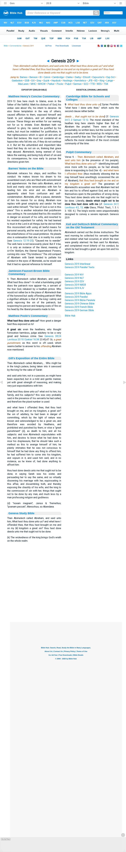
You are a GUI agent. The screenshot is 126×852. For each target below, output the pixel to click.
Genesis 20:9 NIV (74, 274)
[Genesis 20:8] (4, 389)
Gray (39, 80)
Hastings (67, 80)
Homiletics (80, 80)
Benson (33, 77)
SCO (86, 83)
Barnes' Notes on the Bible (25, 168)
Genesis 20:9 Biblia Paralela (80, 300)
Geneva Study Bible (21, 513)
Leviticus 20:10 (15, 339)
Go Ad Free (6, 839)
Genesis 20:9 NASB (75, 284)
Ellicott (86, 77)
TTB (92, 83)
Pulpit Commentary (78, 152)
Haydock (56, 80)
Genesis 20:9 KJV (74, 288)
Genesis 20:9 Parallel (76, 296)
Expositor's (98, 77)
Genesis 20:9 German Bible (79, 310)
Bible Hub (70, 315)
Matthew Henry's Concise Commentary (33, 96)
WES (99, 83)
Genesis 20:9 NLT (74, 278)
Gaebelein (17, 80)
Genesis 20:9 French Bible (79, 306)
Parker (51, 83)
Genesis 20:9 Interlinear (77, 263)
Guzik (46, 80)
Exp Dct (110, 77)
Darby (78, 77)
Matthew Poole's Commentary (28, 315)
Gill (33, 80)
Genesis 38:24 (53, 336)
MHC (33, 83)
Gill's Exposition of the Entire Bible (31, 358)
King (102, 80)
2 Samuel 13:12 (79, 119)
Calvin (47, 77)
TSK (106, 83)
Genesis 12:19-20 (23, 240)
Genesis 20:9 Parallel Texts (79, 267)
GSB (27, 80)
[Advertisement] (66, 603)
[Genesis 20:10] (122, 389)
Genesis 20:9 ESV (74, 281)
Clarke (69, 77)
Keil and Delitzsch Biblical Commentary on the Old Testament (92, 226)
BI (40, 77)
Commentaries (15, 46)
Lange (109, 80)
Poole (60, 83)
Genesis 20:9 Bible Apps (78, 293)
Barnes (23, 77)
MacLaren (23, 83)
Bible (6, 46)
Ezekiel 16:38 (31, 339)
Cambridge (58, 77)
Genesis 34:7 (111, 204)
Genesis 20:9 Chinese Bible (79, 303)
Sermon (77, 83)
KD (96, 80)
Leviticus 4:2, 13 (74, 207)
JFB (90, 80)
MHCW (41, 83)
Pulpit (68, 83)
